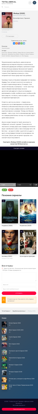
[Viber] (19, 43)
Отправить (19, 293)
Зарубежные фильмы (18, 311)
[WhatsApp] (21, 43)
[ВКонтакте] (14, 43)
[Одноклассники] (16, 43)
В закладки (11, 36)
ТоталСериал (6, 311)
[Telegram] (24, 43)
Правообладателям (19, 409)
